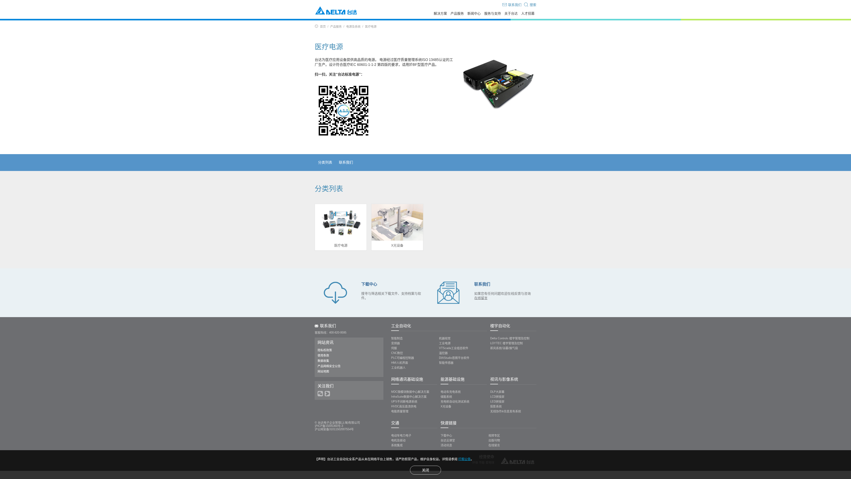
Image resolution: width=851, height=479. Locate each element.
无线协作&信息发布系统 (505, 411)
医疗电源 (371, 26)
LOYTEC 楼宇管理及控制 (506, 343)
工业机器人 (398, 367)
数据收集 (323, 360)
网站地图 (323, 371)
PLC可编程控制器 (402, 357)
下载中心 (446, 435)
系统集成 (397, 445)
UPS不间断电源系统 (404, 401)
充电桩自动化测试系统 (455, 401)
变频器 (395, 343)
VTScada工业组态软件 (453, 348)
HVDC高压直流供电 (403, 406)
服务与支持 (492, 13)
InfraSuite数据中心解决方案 (409, 396)
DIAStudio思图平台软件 (454, 357)
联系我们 (346, 162)
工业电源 (445, 343)
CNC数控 (397, 353)
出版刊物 (494, 440)
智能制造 (397, 338)
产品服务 (457, 13)
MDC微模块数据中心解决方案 (410, 391)
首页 (323, 26)
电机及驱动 (398, 440)
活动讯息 (446, 445)
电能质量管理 (399, 411)
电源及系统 (353, 26)
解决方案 (440, 13)
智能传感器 (446, 362)
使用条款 (323, 355)
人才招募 (528, 13)
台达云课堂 (448, 440)
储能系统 (446, 396)
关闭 (425, 470)
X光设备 (446, 406)
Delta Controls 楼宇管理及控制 (509, 338)
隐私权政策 (325, 350)
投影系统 (496, 406)
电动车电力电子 (401, 435)
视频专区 (494, 435)
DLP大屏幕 (497, 391)
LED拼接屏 (497, 401)
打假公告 (464, 459)
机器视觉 (445, 338)
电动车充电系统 (451, 391)
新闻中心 (474, 13)
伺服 (394, 348)
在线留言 (494, 445)
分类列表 (325, 162)
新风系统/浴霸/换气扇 (504, 348)
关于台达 (511, 13)
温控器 (443, 353)
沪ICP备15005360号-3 (329, 426)
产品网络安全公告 (329, 366)
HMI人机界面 (399, 362)
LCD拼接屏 (497, 396)
